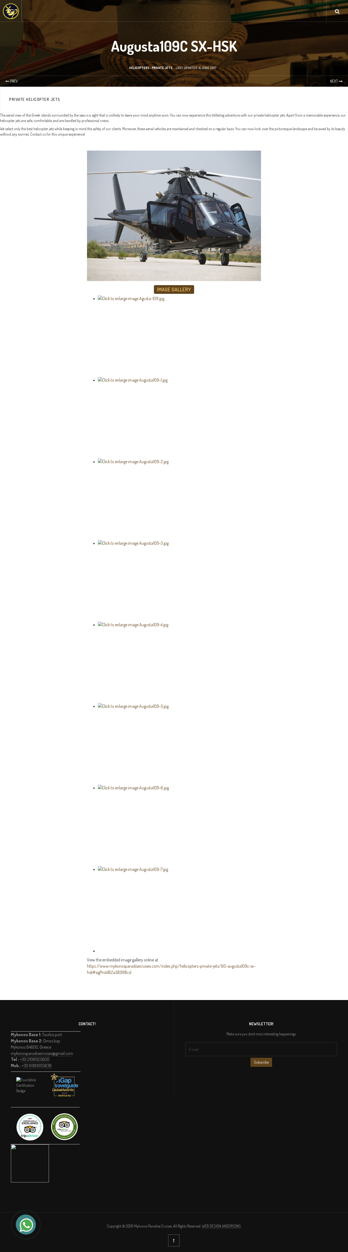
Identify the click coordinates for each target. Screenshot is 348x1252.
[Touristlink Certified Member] (30, 1090)
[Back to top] (174, 1240)
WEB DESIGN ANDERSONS (221, 1226)
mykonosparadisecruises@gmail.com (42, 1053)
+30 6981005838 (37, 1065)
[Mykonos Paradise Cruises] (11, 11)
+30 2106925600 (34, 1059)
